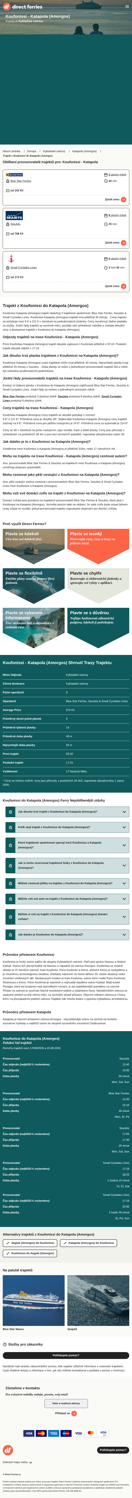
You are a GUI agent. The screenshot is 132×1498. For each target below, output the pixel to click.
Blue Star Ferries (14, 396)
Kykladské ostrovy (54, 151)
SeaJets (63, 396)
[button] (67, 812)
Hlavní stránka (11, 151)
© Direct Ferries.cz (12, 1474)
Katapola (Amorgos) (84, 151)
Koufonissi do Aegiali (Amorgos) (32, 1253)
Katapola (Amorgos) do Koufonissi (91, 1243)
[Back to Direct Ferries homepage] (22, 6)
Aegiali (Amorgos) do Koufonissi (32, 1243)
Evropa (31, 151)
